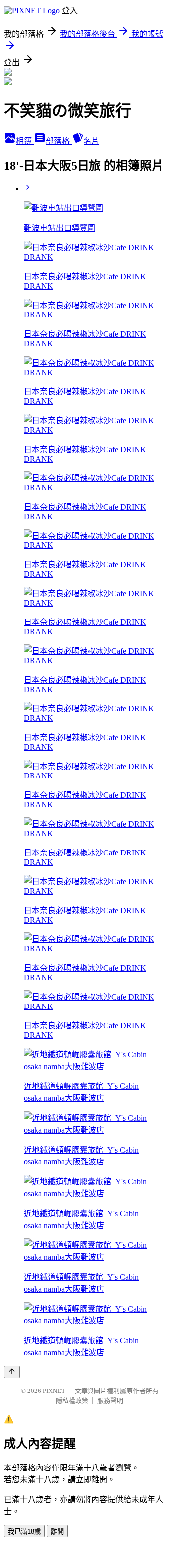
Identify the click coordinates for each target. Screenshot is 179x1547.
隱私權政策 (72, 1400)
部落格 (59, 141)
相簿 (25, 141)
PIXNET (54, 1390)
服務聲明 (110, 1400)
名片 (91, 141)
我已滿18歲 (24, 1531)
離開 (57, 1531)
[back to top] (12, 1372)
